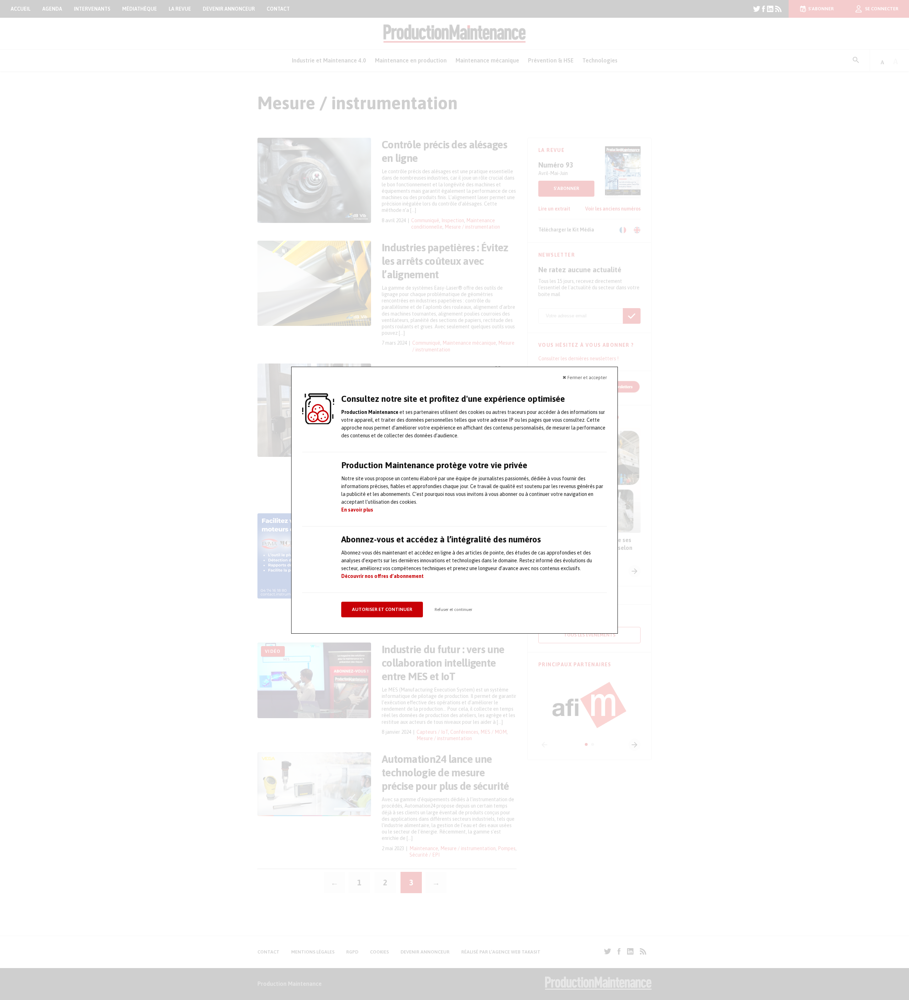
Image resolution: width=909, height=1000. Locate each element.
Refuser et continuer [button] (453, 609)
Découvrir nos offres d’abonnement (382, 576)
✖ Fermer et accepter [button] (584, 377)
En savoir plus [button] (357, 510)
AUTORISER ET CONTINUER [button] (382, 609)
